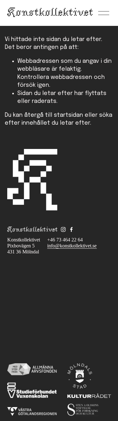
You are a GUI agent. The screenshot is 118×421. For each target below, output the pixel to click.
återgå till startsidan (53, 115)
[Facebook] (71, 229)
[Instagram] (63, 229)
